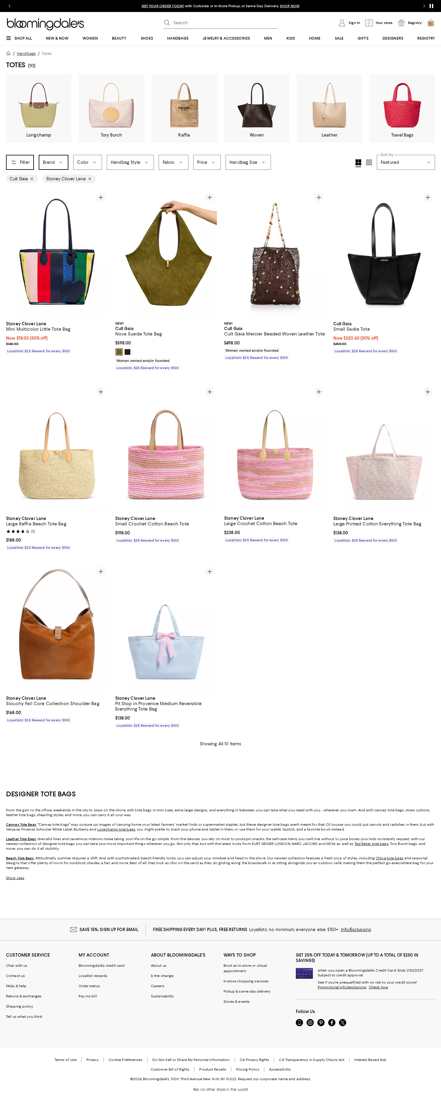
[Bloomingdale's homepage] (9, 54)
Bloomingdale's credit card (102, 965)
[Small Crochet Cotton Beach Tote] (166, 448)
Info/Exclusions (356, 929)
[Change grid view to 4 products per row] (358, 163)
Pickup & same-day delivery (247, 991)
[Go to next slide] (424, 6)
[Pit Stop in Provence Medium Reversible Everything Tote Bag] (166, 628)
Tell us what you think (24, 1016)
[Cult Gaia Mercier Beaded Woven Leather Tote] (275, 253)
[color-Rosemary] (119, 352)
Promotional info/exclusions (342, 987)
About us (158, 965)
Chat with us (16, 965)
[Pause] (431, 6)
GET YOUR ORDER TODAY (163, 6)
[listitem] (220, 6)
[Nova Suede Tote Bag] (166, 253)
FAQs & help (16, 986)
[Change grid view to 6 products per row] (369, 162)
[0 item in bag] (431, 23)
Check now (378, 987)
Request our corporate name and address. (274, 1079)
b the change (162, 976)
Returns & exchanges (23, 996)
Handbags (26, 53)
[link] (57, 336)
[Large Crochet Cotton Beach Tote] (275, 448)
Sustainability (162, 996)
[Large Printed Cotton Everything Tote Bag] (384, 448)
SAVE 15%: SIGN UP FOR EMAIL (109, 929)
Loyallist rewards (93, 976)
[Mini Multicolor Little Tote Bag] (57, 254)
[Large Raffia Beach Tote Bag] (57, 448)
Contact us (15, 976)
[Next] (100, 253)
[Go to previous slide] (9, 6)
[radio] (119, 352)
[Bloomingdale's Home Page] (45, 24)
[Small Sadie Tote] (384, 253)
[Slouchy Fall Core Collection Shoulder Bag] (57, 628)
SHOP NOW (289, 6)
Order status (89, 986)
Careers (157, 986)
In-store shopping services (246, 981)
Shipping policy (19, 1006)
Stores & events (237, 1001)
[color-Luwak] (127, 352)
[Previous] (13, 253)
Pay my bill (88, 996)
